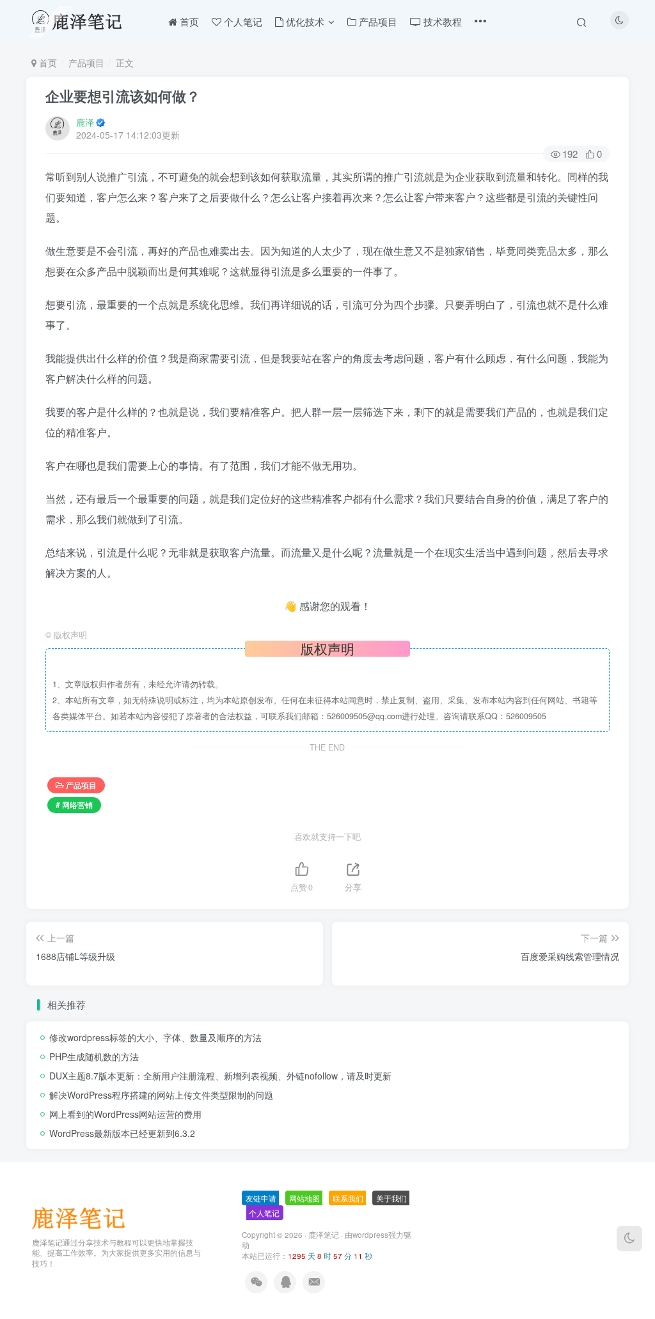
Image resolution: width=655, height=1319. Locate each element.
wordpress (370, 1235)
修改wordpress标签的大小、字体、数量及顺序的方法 (155, 1037)
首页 (46, 62)
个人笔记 (264, 1212)
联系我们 (348, 1198)
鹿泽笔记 (323, 1235)
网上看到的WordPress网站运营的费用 (125, 1114)
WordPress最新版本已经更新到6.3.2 (122, 1133)
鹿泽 (85, 122)
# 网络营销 (74, 804)
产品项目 (86, 62)
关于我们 (391, 1198)
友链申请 (261, 1198)
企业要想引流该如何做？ (122, 96)
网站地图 (304, 1198)
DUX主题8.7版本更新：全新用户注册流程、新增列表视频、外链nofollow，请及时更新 (220, 1075)
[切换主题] (629, 1238)
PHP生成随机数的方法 (94, 1056)
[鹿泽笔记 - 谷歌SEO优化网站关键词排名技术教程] (83, 1216)
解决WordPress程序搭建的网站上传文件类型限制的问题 (161, 1094)
